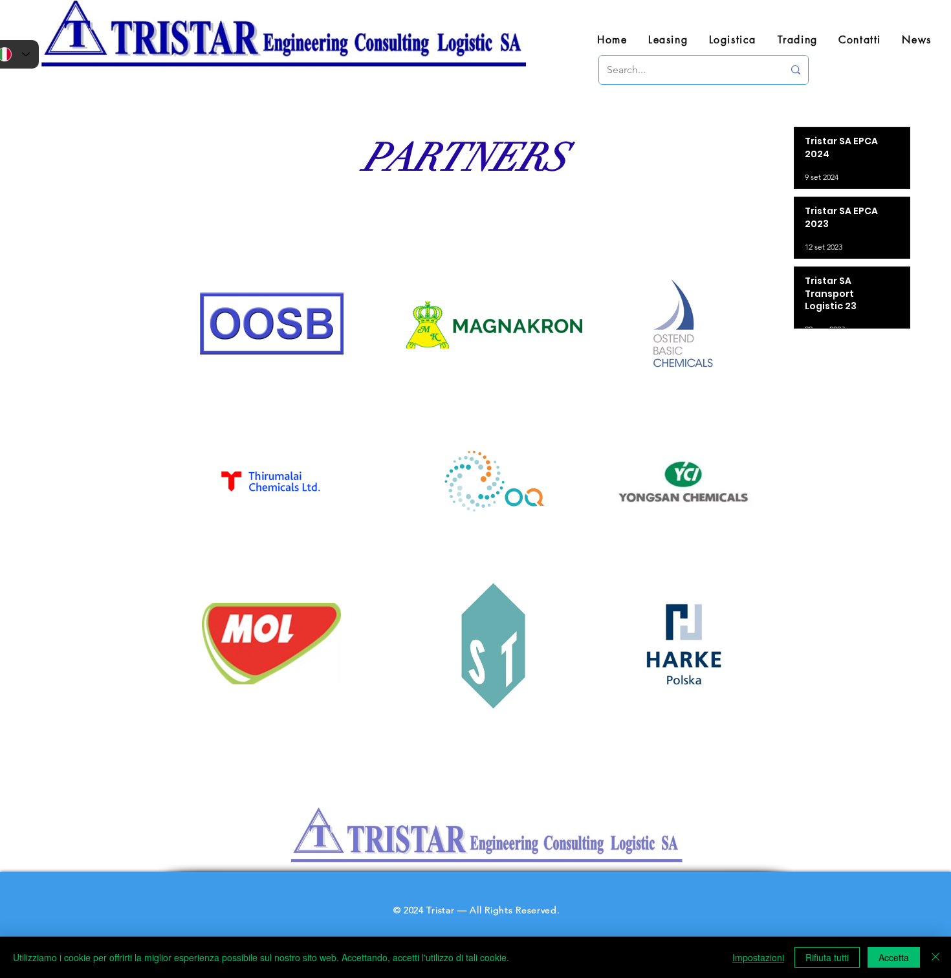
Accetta (894, 957)
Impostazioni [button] (758, 957)
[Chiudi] (935, 957)
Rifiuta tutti (827, 957)
